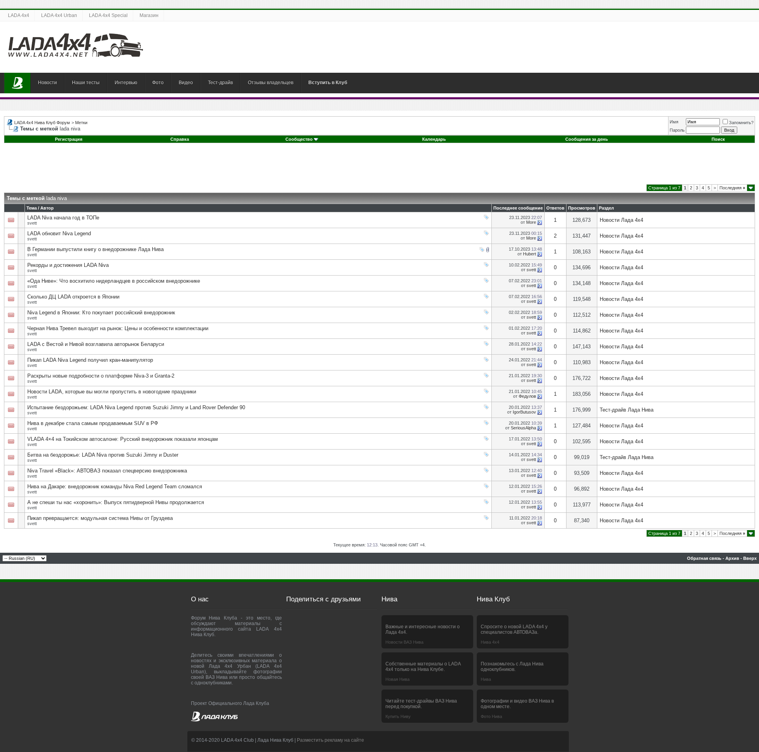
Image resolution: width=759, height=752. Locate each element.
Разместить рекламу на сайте (330, 740)
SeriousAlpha (523, 427)
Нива (486, 679)
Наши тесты (86, 82)
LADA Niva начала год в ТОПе (63, 218)
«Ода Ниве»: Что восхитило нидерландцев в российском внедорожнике (113, 281)
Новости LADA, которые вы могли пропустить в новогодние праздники (111, 392)
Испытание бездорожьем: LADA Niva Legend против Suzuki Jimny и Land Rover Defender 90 (136, 407)
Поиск (718, 139)
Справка (179, 139)
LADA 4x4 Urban (59, 15)
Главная (17, 83)
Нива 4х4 (490, 642)
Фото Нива (491, 716)
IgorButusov (524, 412)
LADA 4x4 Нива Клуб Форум (42, 122)
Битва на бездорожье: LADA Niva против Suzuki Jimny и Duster (102, 455)
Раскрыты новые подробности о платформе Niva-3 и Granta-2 (100, 376)
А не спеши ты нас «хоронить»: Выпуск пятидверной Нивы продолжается (115, 502)
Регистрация (68, 139)
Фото (158, 82)
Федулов (527, 396)
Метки (81, 122)
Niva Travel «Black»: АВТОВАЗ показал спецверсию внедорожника (107, 471)
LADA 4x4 (18, 15)
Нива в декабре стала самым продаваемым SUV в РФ (92, 423)
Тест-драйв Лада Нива (626, 410)
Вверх (750, 558)
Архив (732, 558)
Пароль (677, 130)
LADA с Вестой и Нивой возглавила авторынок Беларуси (95, 344)
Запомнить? (741, 122)
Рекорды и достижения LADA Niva (68, 265)
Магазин (149, 15)
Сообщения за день (586, 139)
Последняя (732, 187)
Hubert (529, 253)
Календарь (434, 139)
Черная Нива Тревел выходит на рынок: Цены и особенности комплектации (117, 328)
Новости (47, 82)
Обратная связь (704, 558)
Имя (674, 121)
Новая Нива (397, 679)
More (531, 222)
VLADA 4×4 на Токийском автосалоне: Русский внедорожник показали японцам (122, 439)
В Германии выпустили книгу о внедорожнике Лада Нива (95, 249)
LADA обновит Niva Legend (59, 233)
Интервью (126, 82)
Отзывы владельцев (270, 82)
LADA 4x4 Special (108, 15)
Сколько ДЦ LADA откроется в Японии (73, 297)
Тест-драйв (220, 82)
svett (32, 223)
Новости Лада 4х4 (621, 220)
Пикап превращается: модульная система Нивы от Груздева (100, 518)
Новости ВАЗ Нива (404, 642)
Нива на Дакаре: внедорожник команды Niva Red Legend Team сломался (114, 486)
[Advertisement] (379, 166)
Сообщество (299, 139)
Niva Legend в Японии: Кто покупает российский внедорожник (101, 313)
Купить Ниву (398, 716)
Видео (186, 82)
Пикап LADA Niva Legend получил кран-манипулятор (90, 360)
